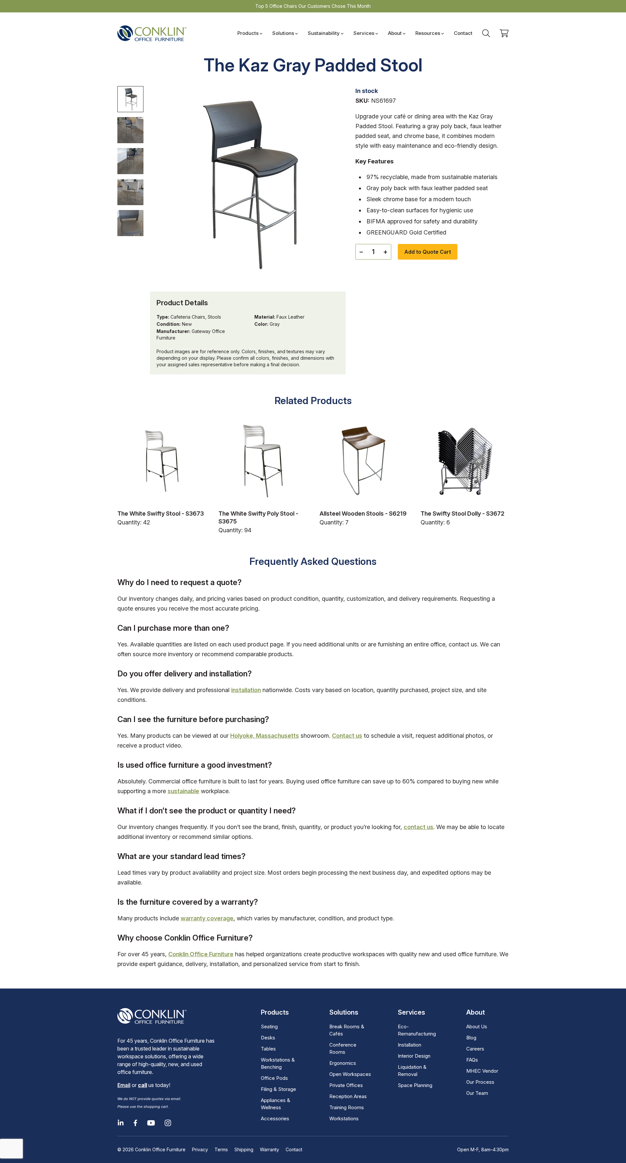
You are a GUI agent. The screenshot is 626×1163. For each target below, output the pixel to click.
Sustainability (324, 33)
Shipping (243, 1149)
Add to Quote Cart (427, 252)
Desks (268, 1038)
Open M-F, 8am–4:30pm (483, 1149)
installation (246, 690)
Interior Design (414, 1056)
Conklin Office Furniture (200, 954)
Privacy (200, 1149)
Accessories (275, 1118)
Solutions (283, 33)
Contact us (347, 735)
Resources (427, 33)
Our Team (477, 1093)
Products (248, 33)
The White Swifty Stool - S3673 (160, 513)
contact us (418, 826)
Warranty (269, 1149)
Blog (471, 1038)
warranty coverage (207, 918)
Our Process (480, 1082)
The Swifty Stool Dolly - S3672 (462, 513)
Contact (463, 33)
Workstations (344, 1118)
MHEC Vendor (482, 1071)
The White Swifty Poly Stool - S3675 (258, 517)
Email (123, 1085)
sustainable (183, 791)
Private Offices (346, 1085)
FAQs (472, 1060)
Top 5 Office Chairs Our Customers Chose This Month (313, 6)
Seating (269, 1026)
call (142, 1085)
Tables (268, 1049)
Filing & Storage (278, 1089)
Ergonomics (342, 1063)
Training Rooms (346, 1107)
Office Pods (274, 1078)
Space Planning (415, 1085)
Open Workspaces (350, 1074)
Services (363, 33)
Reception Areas (348, 1096)
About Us (476, 1026)
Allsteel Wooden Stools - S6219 (363, 513)
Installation (409, 1045)
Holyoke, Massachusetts (264, 735)
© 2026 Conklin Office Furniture (151, 1149)
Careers (475, 1049)
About (395, 33)
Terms (221, 1149)
